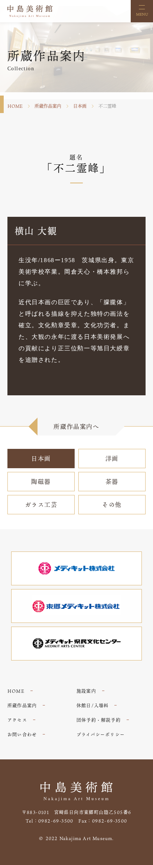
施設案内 (86, 691)
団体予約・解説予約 (98, 720)
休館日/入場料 (92, 705)
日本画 (80, 106)
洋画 (111, 458)
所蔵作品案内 (48, 106)
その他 (112, 504)
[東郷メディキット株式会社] (76, 606)
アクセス (17, 720)
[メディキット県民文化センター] (76, 643)
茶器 (111, 481)
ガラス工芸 (41, 504)
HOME (15, 106)
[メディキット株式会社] (76, 568)
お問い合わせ (22, 734)
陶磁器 (41, 481)
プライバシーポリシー (100, 734)
